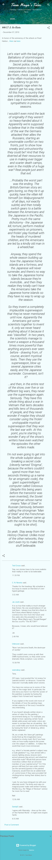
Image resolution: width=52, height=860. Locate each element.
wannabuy (16, 670)
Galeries (31, 850)
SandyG (15, 807)
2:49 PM (15, 636)
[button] (48, 28)
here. (19, 41)
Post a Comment (12, 825)
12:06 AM (16, 799)
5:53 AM (15, 595)
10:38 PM (16, 663)
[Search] (48, 5)
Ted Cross (16, 565)
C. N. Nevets (17, 583)
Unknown (16, 644)
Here (11, 41)
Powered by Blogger (27, 845)
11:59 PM (16, 575)
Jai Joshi (16, 602)
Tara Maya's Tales (26, 5)
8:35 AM (15, 819)
